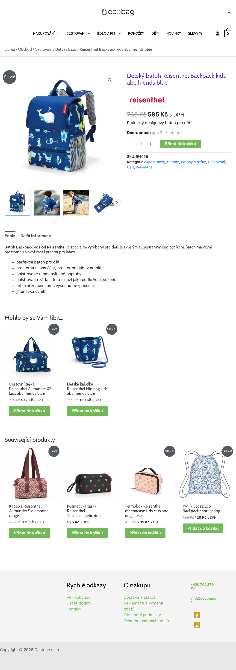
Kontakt (74, 609)
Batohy (173, 162)
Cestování (43, 49)
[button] (110, 80)
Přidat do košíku (180, 143)
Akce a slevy (154, 162)
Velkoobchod (79, 597)
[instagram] (197, 624)
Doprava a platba (140, 597)
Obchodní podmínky (142, 615)
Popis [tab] (10, 235)
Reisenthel (144, 167)
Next (116, 202)
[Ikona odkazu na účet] (217, 33)
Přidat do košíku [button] (29, 411)
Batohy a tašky (193, 162)
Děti (130, 167)
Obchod (25, 49)
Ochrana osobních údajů (146, 621)
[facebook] (197, 615)
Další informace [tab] (36, 235)
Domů (10, 49)
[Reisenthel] (147, 99)
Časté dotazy (79, 603)
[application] (57, 33)
